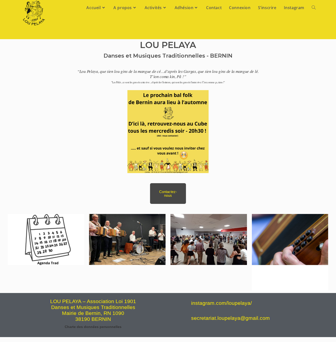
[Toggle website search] (313, 7)
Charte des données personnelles (93, 327)
